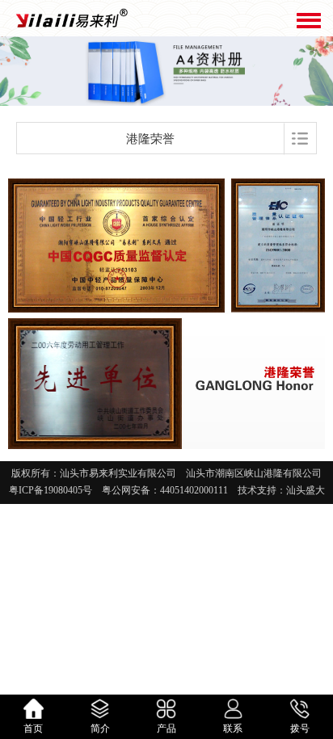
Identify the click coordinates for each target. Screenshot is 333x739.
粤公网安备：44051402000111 (165, 490)
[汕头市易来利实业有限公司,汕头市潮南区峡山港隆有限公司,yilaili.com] (70, 18)
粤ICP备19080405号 (55, 490)
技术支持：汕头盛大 (276, 490)
